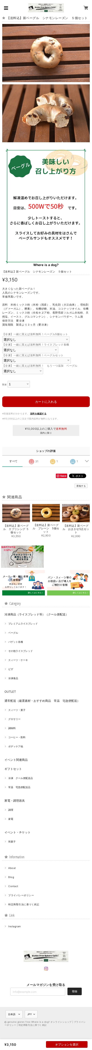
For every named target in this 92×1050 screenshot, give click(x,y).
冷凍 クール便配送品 (20, 778)
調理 (10, 809)
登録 (74, 991)
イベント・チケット (17, 832)
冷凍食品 (13, 678)
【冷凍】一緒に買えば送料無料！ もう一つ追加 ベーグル (39, 365)
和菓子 (12, 841)
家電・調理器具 (14, 800)
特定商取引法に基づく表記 (23, 904)
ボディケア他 (15, 746)
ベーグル (13, 632)
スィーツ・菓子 (16, 710)
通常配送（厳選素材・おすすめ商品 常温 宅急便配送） (42, 700)
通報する (81, 485)
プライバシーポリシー (21, 895)
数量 (4, 384)
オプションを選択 (66, 1044)
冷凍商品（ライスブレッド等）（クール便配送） (36, 614)
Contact (13, 886)
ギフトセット (13, 769)
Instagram (14, 926)
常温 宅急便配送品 (19, 787)
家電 (10, 819)
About (12, 868)
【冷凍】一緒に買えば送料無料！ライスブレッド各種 (35, 344)
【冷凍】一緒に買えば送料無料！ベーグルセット (33, 355)
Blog (11, 877)
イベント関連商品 (16, 759)
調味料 (12, 728)
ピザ (10, 669)
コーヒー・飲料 (16, 737)
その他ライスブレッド (20, 651)
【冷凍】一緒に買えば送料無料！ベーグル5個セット (35, 334)
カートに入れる (46, 401)
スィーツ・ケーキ (18, 660)
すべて (13, 461)
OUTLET (10, 691)
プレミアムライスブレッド (23, 623)
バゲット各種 (15, 641)
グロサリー (14, 719)
